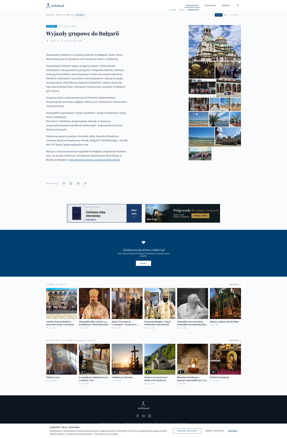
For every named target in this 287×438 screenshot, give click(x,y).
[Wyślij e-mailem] (78, 183)
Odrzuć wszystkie (215, 431)
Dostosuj (232, 431)
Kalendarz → (235, 15)
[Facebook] (137, 416)
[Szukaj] (238, 5)
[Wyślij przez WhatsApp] (71, 183)
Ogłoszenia (193, 10)
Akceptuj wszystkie (187, 431)
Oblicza (226, 5)
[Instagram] (149, 416)
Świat (182, 10)
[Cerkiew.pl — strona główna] (55, 5)
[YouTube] (143, 416)
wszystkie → (235, 285)
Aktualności (192, 5)
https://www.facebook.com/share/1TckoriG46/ (94, 159)
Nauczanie (210, 5)
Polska (173, 10)
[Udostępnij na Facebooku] (64, 183)
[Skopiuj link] (85, 183)
